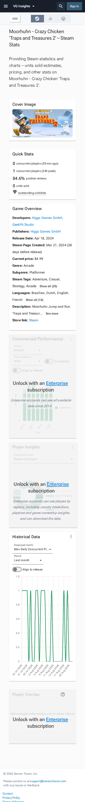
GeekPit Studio (23, 225)
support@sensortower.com (48, 781)
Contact (7, 793)
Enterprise (57, 383)
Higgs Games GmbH (47, 218)
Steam (34, 320)
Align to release (32, 569)
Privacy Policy (11, 797)
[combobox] (32, 549)
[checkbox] (37, 19)
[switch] (17, 569)
